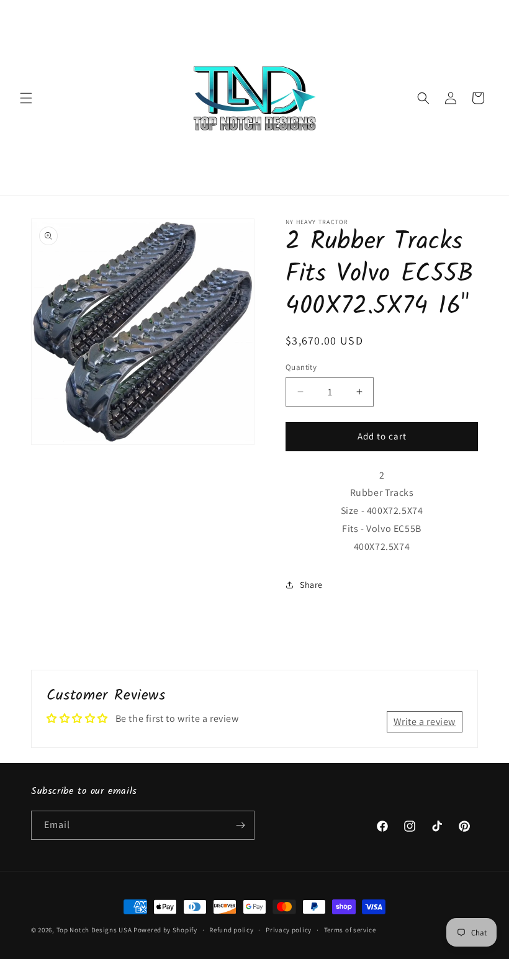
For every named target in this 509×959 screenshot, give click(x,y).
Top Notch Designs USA (94, 929)
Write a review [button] (425, 721)
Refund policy (231, 929)
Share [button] (311, 584)
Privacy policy (289, 929)
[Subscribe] (240, 825)
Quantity (301, 367)
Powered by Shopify (165, 929)
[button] (26, 98)
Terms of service (350, 929)
